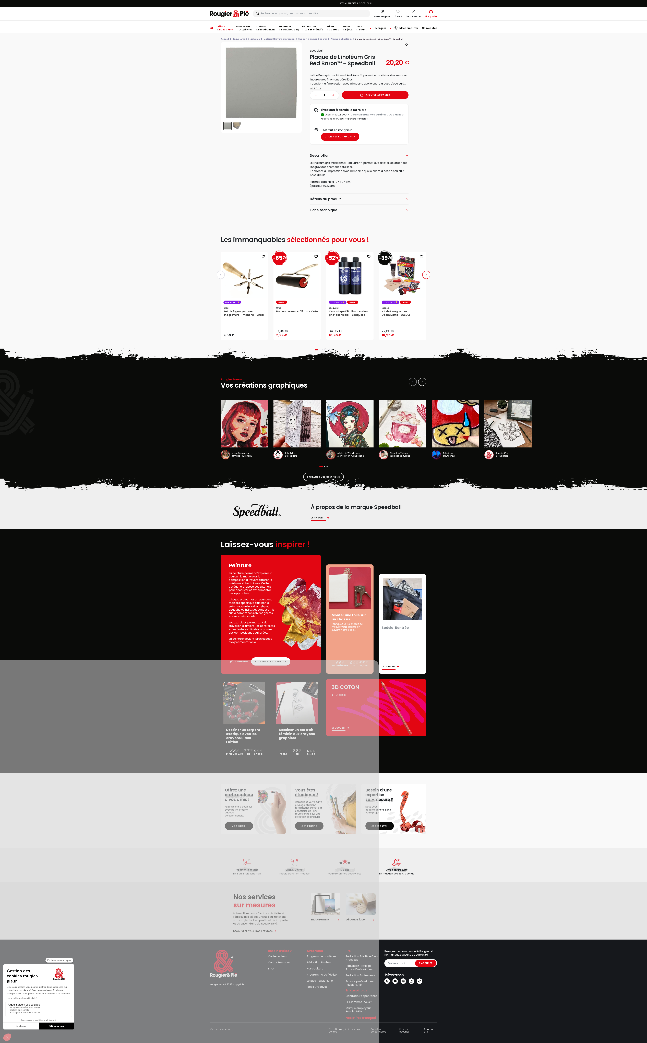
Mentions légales (220, 1029)
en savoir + (318, 517)
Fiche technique (323, 210)
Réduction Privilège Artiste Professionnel (359, 967)
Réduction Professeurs (360, 975)
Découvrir (389, 666)
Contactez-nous (279, 962)
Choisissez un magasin (340, 136)
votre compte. (364, 3)
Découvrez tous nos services (253, 931)
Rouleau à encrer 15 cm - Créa (297, 311)
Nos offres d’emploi (361, 1018)
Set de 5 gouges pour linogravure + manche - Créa (243, 313)
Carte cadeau (277, 956)
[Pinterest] (403, 981)
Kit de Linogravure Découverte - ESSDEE (396, 313)
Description (320, 155)
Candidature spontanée (361, 996)
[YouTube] (395, 981)
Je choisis (239, 826)
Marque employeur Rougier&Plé (358, 1009)
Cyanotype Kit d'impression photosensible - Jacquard (348, 313)
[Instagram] (411, 981)
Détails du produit (325, 199)
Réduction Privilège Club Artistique (362, 958)
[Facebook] (387, 981)
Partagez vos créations (323, 477)
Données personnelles (378, 1030)
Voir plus (315, 88)
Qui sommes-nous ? (359, 1002)
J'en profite (309, 826)
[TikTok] (419, 981)
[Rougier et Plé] (223, 963)
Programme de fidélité (322, 975)
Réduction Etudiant (319, 962)
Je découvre (380, 826)
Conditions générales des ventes (344, 1030)
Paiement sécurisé (405, 1030)
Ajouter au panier (378, 94)
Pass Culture (315, 968)
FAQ (271, 968)
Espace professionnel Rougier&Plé (360, 983)
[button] (413, 13)
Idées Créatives (317, 987)
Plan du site (428, 1030)
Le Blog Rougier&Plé (320, 981)
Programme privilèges (321, 956)
